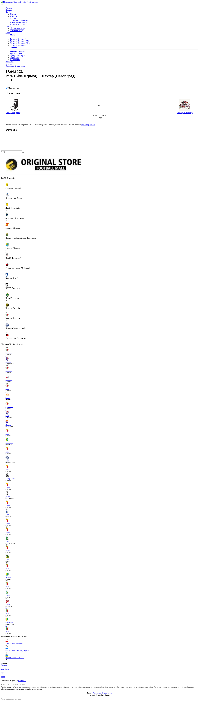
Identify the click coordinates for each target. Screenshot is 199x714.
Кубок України (16, 53)
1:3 (6, 590)
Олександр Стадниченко (15, 66)
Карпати (8, 595)
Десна (7, 514)
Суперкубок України (18, 56)
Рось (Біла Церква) (13, 113)
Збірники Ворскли (17, 24)
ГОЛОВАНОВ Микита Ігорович (15, 658)
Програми (9, 62)
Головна (9, 8)
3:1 (6, 374)
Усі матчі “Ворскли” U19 (20, 43)
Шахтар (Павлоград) (185, 113)
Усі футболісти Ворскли (19, 20)
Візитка (13, 14)
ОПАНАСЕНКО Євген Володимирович (17, 650)
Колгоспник (9, 353)
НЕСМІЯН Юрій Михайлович (14, 643)
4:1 (6, 410)
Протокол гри (13, 88)
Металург (8, 425)
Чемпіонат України (17, 51)
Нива (7, 559)
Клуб (8, 12)
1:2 (6, 464)
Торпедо (8, 398)
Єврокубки (14, 58)
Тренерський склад (17, 29)
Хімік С (8, 541)
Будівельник (9, 407)
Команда (9, 27)
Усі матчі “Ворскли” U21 (20, 41)
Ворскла (8, 488)
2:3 (6, 608)
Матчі (8, 33)
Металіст (8, 577)
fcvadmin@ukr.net (88, 125)
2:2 (6, 482)
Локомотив (9, 380)
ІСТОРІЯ (13, 16)
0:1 (6, 518)
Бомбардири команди (18, 22)
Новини (9, 10)
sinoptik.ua (22, 681)
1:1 (6, 500)
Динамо (8, 496)
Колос (7, 389)
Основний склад (16, 31)
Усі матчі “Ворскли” (18, 39)
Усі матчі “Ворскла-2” (18, 45)
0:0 (6, 356)
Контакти (9, 64)
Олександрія (9, 622)
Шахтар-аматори (10, 479)
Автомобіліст (9, 443)
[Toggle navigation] (2, 4)
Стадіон (13, 18)
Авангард (8, 362)
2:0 (6, 626)
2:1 (6, 428)
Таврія (7, 416)
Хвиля (7, 461)
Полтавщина (15, 60)
